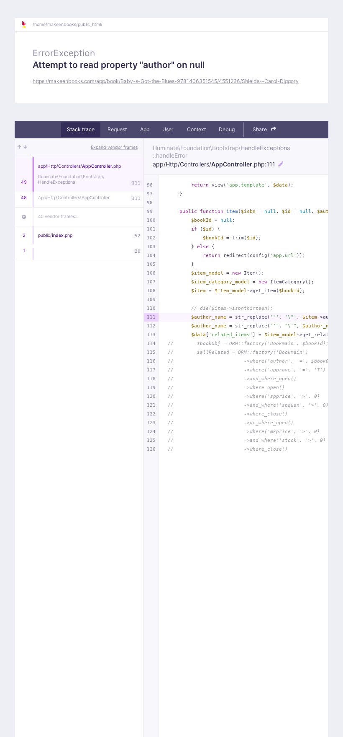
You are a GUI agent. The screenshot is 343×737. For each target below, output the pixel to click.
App (144, 129)
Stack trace (81, 129)
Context (196, 129)
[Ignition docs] (27, 25)
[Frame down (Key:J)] (25, 147)
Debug (227, 129)
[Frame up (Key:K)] (19, 147)
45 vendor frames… (58, 216)
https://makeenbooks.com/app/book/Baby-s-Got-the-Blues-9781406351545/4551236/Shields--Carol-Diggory (166, 81)
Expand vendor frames (114, 147)
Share (260, 129)
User (168, 129)
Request (117, 129)
